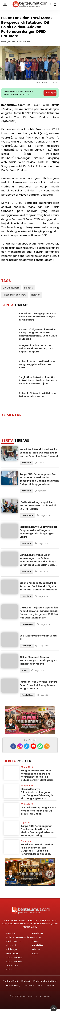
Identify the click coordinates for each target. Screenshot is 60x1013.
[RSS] (47, 746)
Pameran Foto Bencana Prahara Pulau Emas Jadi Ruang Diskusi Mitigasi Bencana (38, 685)
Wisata (36, 949)
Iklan (40, 985)
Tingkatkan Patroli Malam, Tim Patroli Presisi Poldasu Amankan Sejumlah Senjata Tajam (38, 380)
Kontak (50, 985)
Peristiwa (26, 462)
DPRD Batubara (11, 287)
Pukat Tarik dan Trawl (15, 294)
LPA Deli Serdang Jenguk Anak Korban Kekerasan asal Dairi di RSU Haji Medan (38, 505)
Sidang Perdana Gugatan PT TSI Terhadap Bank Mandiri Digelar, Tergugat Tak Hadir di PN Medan (38, 586)
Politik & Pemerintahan (19, 937)
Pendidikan (27, 624)
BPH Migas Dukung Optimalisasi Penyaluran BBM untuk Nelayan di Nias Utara (37, 316)
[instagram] (20, 746)
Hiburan (36, 937)
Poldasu (28, 287)
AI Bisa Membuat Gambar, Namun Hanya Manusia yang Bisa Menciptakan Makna (39, 660)
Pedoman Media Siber (45, 981)
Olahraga (26, 645)
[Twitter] (26, 746)
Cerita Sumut (13, 941)
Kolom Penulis (14, 961)
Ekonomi (11, 945)
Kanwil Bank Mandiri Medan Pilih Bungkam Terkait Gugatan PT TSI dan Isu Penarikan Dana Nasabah (39, 453)
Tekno (35, 941)
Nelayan (35, 294)
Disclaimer (29, 985)
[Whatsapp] (40, 746)
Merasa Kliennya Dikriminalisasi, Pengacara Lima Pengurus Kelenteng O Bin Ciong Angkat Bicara (38, 531)
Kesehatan (27, 515)
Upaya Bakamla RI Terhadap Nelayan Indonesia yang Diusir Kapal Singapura (36, 348)
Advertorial (12, 965)
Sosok (24, 670)
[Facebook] (13, 746)
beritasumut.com (30, 996)
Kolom (9, 969)
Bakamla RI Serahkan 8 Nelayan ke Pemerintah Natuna (37, 395)
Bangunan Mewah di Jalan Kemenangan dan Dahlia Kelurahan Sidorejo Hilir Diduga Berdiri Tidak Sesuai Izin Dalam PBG (38, 561)
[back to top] (53, 1008)
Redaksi (25, 981)
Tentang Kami (10, 981)
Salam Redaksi (14, 957)
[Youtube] (33, 746)
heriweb (46, 996)
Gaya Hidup (12, 953)
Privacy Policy (13, 985)
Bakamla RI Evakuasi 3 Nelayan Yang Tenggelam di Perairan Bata (37, 364)
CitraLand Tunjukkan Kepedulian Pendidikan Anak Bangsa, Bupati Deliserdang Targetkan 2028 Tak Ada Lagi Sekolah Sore (39, 612)
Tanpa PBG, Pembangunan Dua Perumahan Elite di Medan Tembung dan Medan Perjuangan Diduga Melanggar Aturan (39, 479)
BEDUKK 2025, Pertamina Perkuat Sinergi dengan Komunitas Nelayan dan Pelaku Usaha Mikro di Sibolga (38, 334)
